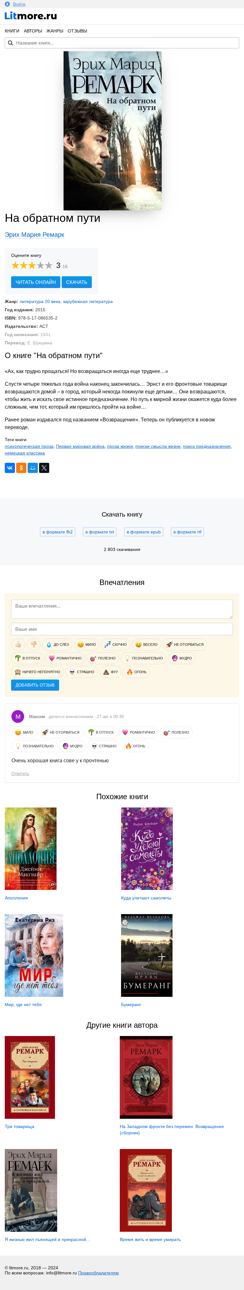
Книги (12, 30)
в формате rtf (187, 531)
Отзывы (77, 30)
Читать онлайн (36, 282)
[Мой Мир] (33, 468)
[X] (44, 468)
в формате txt (99, 531)
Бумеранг (131, 1004)
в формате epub (144, 531)
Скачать (76, 282)
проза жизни (120, 446)
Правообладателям (98, 1272)
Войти (19, 4)
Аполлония (16, 897)
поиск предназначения (207, 446)
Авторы (33, 30)
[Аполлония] (31, 888)
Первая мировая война (80, 446)
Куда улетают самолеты (146, 897)
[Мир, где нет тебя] (34, 995)
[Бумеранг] (147, 995)
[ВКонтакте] (10, 468)
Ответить (20, 773)
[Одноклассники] (21, 468)
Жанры (54, 30)
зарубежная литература (88, 301)
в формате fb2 (58, 531)
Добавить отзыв (35, 685)
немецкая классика (25, 452)
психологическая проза (29, 446)
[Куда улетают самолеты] (147, 888)
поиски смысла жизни (157, 446)
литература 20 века (40, 301)
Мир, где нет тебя (23, 1004)
